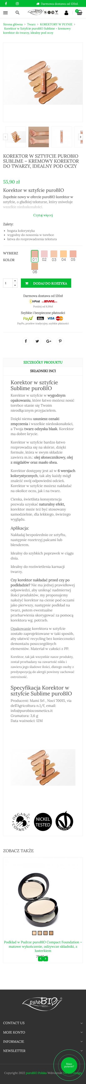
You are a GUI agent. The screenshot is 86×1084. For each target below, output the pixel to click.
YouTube (11, 4)
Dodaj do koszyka (49, 283)
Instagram (17, 4)
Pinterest (60, 341)
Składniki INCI (43, 371)
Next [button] (80, 137)
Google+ (48, 341)
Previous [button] (5, 137)
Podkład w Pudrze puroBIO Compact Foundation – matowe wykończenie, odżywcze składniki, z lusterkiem (43, 946)
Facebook (6, 4)
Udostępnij (26, 341)
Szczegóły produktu (43, 362)
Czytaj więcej (43, 215)
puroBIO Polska (36, 1073)
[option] (14, 136)
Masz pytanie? (69, 1065)
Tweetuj (37, 341)
